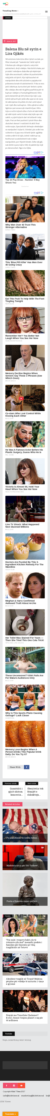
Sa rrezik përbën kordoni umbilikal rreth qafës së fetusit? (22, 14)
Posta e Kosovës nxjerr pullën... (22, 901)
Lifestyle (8, 18)
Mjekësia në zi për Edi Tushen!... (23, 865)
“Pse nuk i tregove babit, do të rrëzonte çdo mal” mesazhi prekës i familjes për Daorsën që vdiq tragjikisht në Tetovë (24, 943)
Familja (7, 916)
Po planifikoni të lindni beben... (23, 837)
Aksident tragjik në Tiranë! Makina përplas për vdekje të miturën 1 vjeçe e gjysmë (25, 981)
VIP (6, 991)
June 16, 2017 (11, 41)
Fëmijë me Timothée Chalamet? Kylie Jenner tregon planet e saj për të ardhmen (24, 1018)
